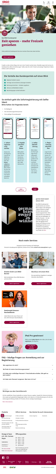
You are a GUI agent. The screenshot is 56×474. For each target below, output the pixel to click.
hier (45, 230)
